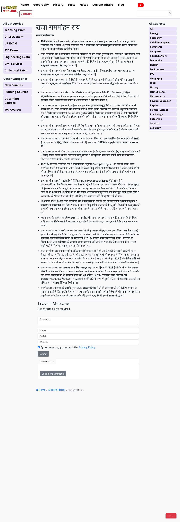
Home (25, 4)
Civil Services (13, 64)
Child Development (160, 42)
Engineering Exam (17, 57)
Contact (26, 14)
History (58, 4)
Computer (155, 51)
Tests (71, 4)
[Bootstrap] (9, 9)
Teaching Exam (15, 30)
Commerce (156, 46)
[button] (171, 515)
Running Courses (16, 92)
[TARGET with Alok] (141, 5)
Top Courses (12, 109)
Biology (154, 33)
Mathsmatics (157, 96)
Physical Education (160, 100)
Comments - (47, 361)
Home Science (158, 91)
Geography (41, 4)
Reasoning (156, 118)
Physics (154, 105)
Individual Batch (15, 70)
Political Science (159, 109)
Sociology (155, 127)
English (154, 64)
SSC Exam (11, 50)
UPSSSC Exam (13, 37)
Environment (157, 69)
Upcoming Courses (11, 101)
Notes (84, 4)
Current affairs (158, 55)
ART (152, 28)
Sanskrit (154, 123)
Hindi (153, 82)
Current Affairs (102, 4)
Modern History (56, 389)
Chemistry (156, 37)
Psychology (156, 114)
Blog (121, 4)
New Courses (13, 85)
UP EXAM (10, 43)
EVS (152, 73)
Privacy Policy (86, 347)
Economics (156, 60)
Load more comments (53, 373)
